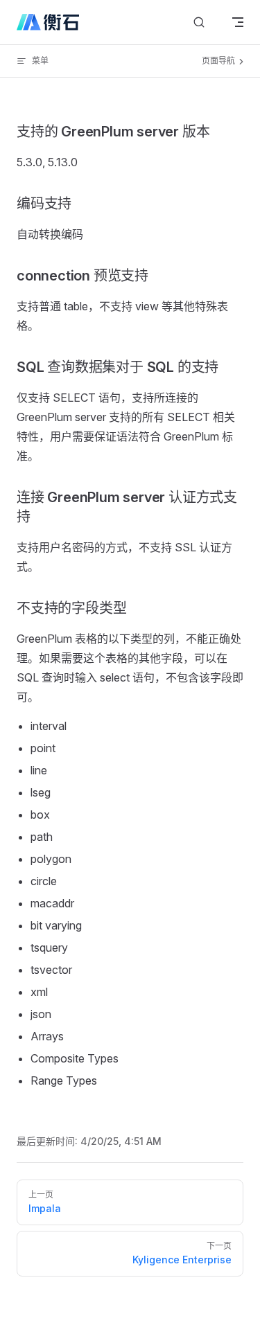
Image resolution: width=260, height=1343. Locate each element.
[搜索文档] (199, 22)
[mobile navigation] (237, 22)
